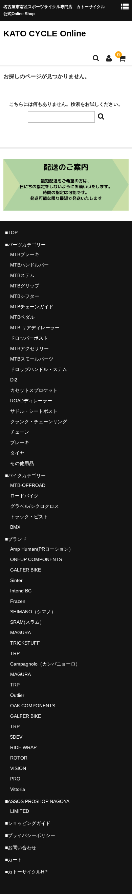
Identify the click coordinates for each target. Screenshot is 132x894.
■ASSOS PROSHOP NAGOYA (37, 801)
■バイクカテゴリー (25, 475)
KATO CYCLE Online (44, 33)
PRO (15, 778)
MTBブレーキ (24, 254)
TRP (15, 653)
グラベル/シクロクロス (34, 506)
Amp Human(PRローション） (41, 549)
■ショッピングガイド (27, 823)
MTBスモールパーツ (31, 359)
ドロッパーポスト (29, 338)
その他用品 (22, 463)
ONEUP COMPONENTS (36, 559)
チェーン (19, 432)
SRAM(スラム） (27, 622)
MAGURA (20, 632)
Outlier (17, 695)
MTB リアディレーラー (35, 327)
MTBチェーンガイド (31, 306)
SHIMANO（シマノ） (33, 611)
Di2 (13, 379)
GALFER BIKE (25, 570)
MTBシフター (24, 296)
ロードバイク (24, 495)
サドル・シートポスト (34, 411)
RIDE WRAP (23, 747)
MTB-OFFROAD (27, 485)
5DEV (16, 737)
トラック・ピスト (29, 516)
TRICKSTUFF (25, 643)
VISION (18, 768)
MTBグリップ (24, 285)
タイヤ (17, 453)
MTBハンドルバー (29, 265)
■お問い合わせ (20, 847)
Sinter (16, 580)
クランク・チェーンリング (38, 421)
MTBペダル (22, 317)
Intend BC (20, 590)
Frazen (17, 601)
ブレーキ (19, 442)
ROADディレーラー (31, 400)
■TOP (11, 232)
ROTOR (18, 758)
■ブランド (16, 539)
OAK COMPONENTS (32, 705)
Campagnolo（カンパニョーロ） (45, 664)
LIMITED (19, 811)
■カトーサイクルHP (26, 871)
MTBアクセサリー (29, 348)
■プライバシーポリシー (30, 835)
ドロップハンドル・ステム (38, 369)
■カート (13, 859)
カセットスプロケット (34, 390)
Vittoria (17, 789)
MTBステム (22, 275)
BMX (15, 527)
